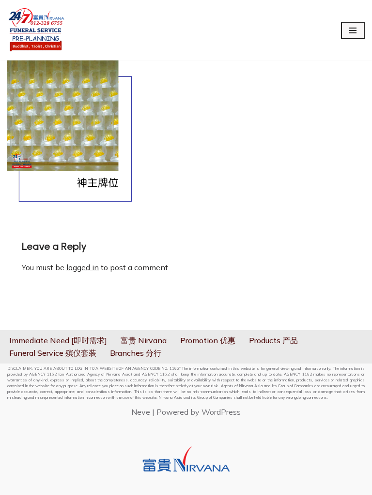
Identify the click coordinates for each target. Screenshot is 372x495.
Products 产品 (273, 340)
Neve (140, 412)
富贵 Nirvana (144, 340)
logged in (82, 267)
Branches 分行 (135, 353)
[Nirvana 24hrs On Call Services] (36, 30)
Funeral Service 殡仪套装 (52, 353)
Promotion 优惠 (207, 340)
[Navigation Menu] (353, 30)
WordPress (221, 412)
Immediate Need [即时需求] (58, 340)
